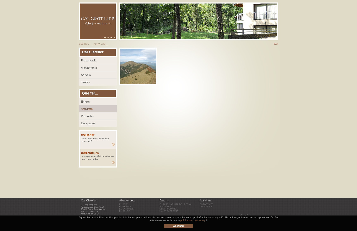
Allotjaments (89, 67)
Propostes (87, 116)
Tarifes (85, 82)
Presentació (88, 60)
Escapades (88, 123)
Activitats (87, 108)
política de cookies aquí (193, 220)
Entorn (85, 101)
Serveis (86, 75)
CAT (276, 44)
